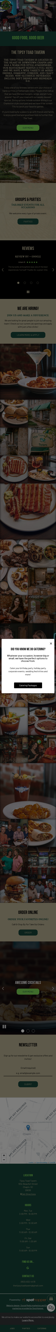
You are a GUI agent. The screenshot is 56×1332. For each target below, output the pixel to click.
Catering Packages (28, 685)
